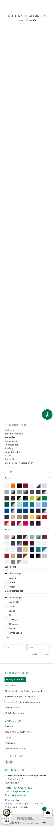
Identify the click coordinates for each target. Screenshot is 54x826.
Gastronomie (11, 441)
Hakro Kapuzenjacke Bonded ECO (28, 210)
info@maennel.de (19, 791)
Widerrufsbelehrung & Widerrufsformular (24, 691)
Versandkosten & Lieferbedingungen (22, 702)
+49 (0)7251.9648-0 (22, 788)
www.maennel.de (18, 795)
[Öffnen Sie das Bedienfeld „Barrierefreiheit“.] (47, 414)
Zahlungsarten (11, 707)
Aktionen (9, 430)
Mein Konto (10, 685)
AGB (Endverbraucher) (15, 713)
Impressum (9, 743)
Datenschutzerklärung (15, 748)
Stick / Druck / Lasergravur (18, 463)
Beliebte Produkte (13, 433)
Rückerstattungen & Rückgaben (19, 696)
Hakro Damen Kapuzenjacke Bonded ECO (27, 274)
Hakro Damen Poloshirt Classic (28, 399)
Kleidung (8, 448)
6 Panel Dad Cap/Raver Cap (27, 84)
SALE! (7, 455)
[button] (6, 75)
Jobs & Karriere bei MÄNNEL (18, 732)
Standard (9, 459)
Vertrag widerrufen (15, 679)
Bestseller (9, 437)
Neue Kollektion (12, 452)
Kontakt (8, 737)
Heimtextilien (11, 444)
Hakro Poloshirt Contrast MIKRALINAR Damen (27, 147)
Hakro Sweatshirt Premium (27, 337)
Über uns (8, 726)
